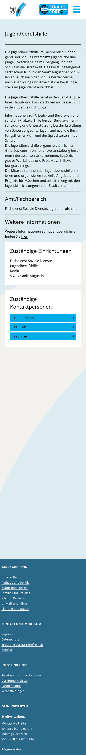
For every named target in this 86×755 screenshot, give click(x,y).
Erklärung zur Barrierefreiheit (22, 645)
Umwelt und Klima (14, 603)
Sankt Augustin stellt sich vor (21, 675)
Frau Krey (20, 336)
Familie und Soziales (15, 593)
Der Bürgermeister (14, 680)
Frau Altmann (23, 318)
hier (24, 236)
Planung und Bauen (15, 609)
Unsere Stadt (10, 577)
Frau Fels (20, 327)
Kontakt (6, 650)
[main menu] (76, 10)
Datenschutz (10, 639)
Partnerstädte (11, 686)
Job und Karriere (13, 598)
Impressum (9, 634)
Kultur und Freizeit (14, 588)
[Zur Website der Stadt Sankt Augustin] (18, 9)
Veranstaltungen (13, 691)
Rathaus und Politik (15, 582)
